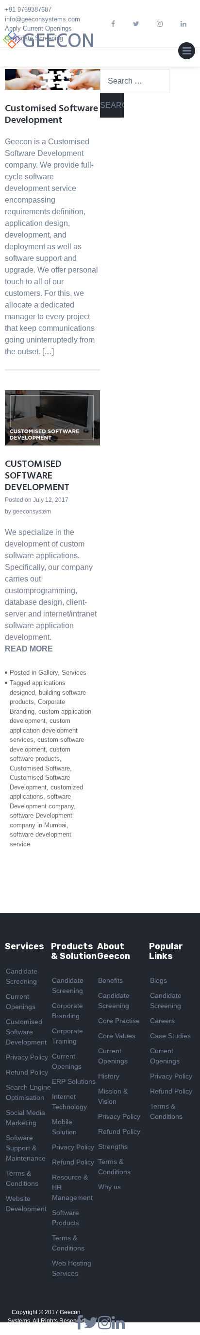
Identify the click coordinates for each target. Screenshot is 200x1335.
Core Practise (119, 1021)
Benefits (110, 980)
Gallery (48, 672)
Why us (109, 1187)
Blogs (158, 980)
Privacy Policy (27, 1057)
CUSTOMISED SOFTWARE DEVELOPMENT (37, 476)
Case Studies (170, 1036)
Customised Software (40, 768)
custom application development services (44, 730)
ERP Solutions (74, 1081)
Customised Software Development (51, 114)
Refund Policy (27, 1072)
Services (74, 672)
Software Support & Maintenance (26, 1148)
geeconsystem (32, 511)
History (108, 1076)
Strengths (113, 1146)
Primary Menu (186, 53)
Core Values (116, 1036)
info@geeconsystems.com (42, 19)
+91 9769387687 (28, 9)
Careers (162, 1021)
